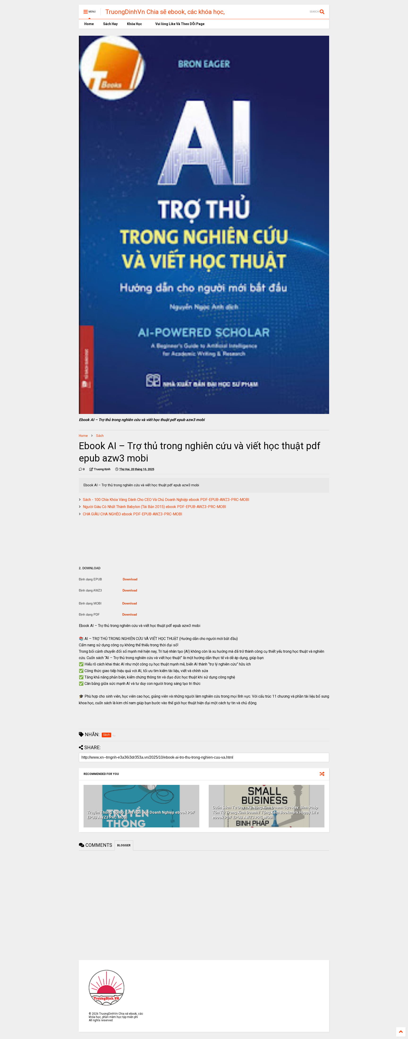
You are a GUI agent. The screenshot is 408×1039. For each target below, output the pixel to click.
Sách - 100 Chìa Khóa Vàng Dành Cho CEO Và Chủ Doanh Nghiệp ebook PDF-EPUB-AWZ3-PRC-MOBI (166, 499)
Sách (100, 436)
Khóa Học (134, 24)
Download (130, 579)
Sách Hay (110, 24)
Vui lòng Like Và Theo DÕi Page (179, 24)
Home (89, 24)
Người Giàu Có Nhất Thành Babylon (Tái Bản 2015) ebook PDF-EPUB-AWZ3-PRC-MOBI (154, 506)
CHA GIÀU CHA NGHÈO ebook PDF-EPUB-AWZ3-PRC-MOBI (132, 514)
